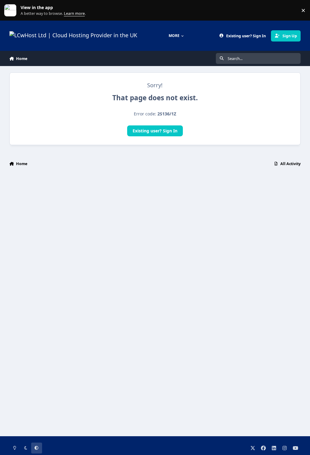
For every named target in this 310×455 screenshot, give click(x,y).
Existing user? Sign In (155, 131)
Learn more (11, 10)
